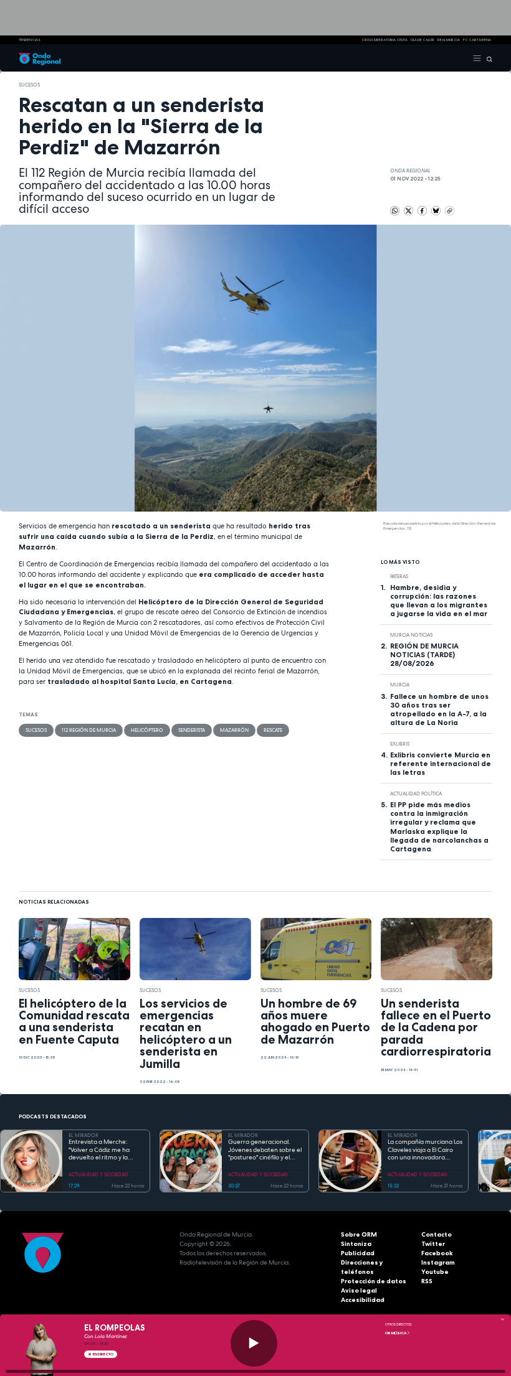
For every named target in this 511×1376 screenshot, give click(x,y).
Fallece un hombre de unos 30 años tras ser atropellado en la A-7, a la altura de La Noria (439, 709)
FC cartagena (477, 39)
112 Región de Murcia (89, 730)
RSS (426, 1281)
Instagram (438, 1262)
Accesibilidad (362, 1300)
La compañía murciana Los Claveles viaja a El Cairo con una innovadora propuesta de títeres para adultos (425, 1150)
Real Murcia (448, 39)
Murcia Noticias (411, 635)
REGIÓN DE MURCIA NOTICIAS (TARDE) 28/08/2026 (424, 655)
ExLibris (399, 744)
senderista (191, 730)
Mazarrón (234, 730)
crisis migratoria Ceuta (384, 39)
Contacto (436, 1234)
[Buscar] (487, 58)
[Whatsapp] (394, 210)
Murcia (399, 684)
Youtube (435, 1272)
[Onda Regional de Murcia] (39, 58)
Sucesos (29, 85)
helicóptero (147, 730)
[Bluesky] (436, 210)
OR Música (396, 1333)
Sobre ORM (359, 1234)
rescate (273, 730)
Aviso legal (359, 1290)
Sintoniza (356, 1244)
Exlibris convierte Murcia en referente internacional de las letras (440, 764)
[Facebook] (423, 210)
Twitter (433, 1244)
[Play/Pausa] (254, 1343)
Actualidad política (416, 793)
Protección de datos (373, 1281)
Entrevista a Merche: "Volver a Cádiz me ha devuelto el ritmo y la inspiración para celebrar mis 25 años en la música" (104, 1150)
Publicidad (358, 1253)
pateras (399, 576)
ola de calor (422, 39)
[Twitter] (409, 210)
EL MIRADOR (83, 1135)
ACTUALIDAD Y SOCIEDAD (98, 1174)
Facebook (437, 1253)
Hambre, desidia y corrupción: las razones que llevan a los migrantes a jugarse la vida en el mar (438, 600)
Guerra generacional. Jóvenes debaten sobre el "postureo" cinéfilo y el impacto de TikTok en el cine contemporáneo (265, 1150)
